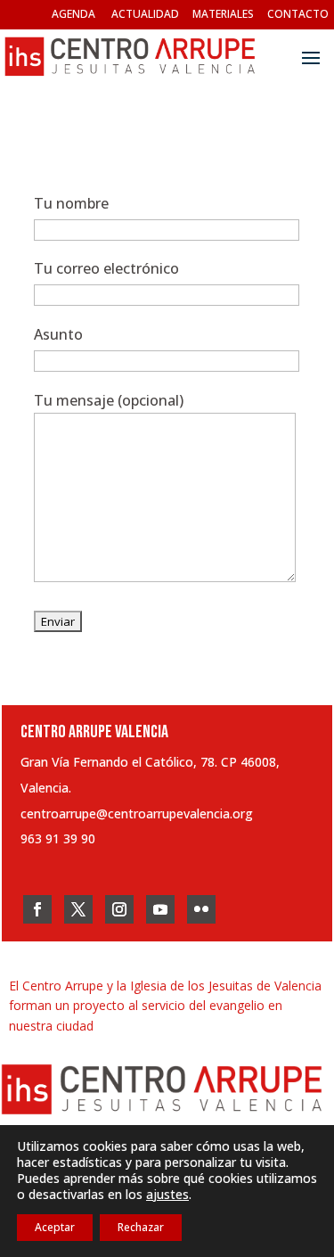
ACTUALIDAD (145, 13)
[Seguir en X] (78, 909)
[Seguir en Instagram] (119, 909)
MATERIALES (223, 13)
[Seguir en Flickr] (201, 909)
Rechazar (141, 1227)
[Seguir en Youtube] (160, 909)
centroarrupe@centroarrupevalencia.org (136, 813)
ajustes (167, 1195)
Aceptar (55, 1227)
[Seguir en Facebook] (37, 909)
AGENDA (73, 13)
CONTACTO (298, 13)
